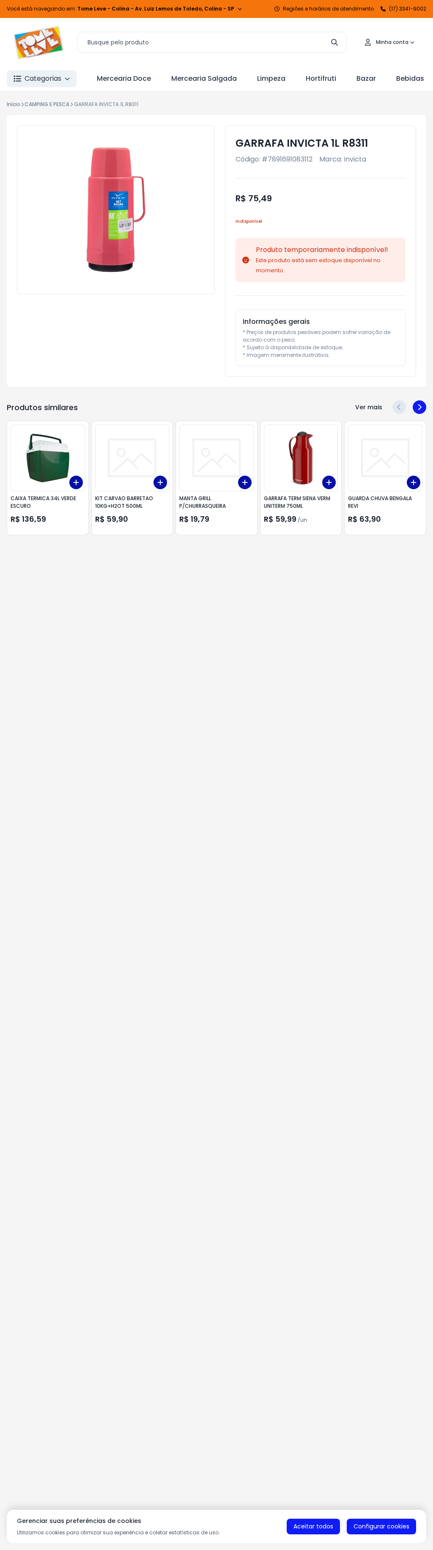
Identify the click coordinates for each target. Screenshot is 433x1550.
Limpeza (271, 78)
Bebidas (410, 78)
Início (13, 104)
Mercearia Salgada (204, 78)
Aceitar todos (313, 1526)
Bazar (366, 78)
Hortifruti (321, 78)
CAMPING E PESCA (47, 104)
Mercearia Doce (124, 78)
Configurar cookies (381, 1526)
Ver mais (368, 407)
